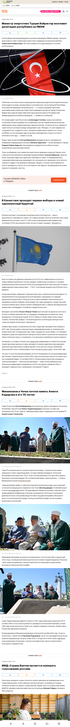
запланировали (14, 490)
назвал (18, 329)
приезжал (29, 633)
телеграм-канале (24, 481)
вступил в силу (46, 349)
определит (34, 314)
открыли (58, 557)
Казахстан (4, 373)
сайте (43, 43)
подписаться (58, 180)
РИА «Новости (7, 691)
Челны (4, 5)
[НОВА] (50, 11)
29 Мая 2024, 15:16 (7, 19)
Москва (13, 5)
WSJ (60, 157)
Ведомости (56, 223)
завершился (34, 341)
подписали (61, 638)
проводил (39, 140)
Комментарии (35, 190)
